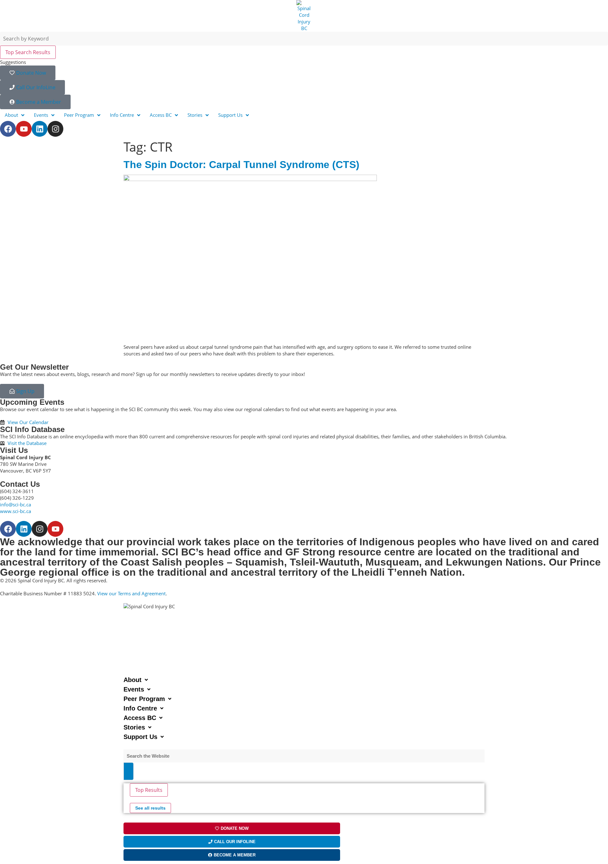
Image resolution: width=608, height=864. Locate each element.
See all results (150, 808)
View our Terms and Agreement (131, 593)
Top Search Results (27, 52)
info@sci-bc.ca (15, 504)
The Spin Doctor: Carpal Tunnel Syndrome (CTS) (241, 164)
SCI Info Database (32, 429)
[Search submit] (129, 771)
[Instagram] (55, 129)
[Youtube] (24, 129)
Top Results (148, 789)
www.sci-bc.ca (15, 511)
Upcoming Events (32, 402)
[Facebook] (8, 129)
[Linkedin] (40, 129)
